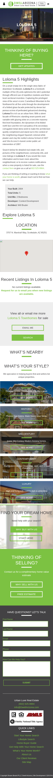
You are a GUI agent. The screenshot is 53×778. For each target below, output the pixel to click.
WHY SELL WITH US (27, 584)
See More (27, 397)
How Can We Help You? (15, 660)
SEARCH (28, 337)
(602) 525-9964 (26, 704)
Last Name (8, 629)
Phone (7, 649)
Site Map (26, 762)
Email (6, 639)
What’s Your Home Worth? (26, 750)
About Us (26, 754)
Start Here (26, 538)
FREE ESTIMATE (26, 594)
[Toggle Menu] (48, 3)
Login (4, 7)
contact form (8, 168)
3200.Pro (49, 775)
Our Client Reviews (26, 758)
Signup (4, 9)
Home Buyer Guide (26, 743)
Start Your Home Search (26, 735)
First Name (9, 619)
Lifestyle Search (26, 739)
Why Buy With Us (26, 529)
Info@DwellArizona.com (26, 707)
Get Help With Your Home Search (26, 747)
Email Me (27, 328)
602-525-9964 (37, 168)
